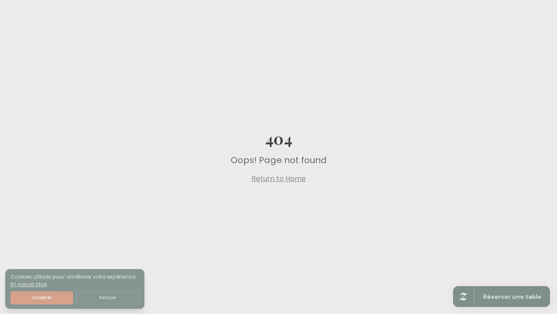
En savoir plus (28, 284)
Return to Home (279, 179)
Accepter (42, 297)
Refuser (107, 297)
